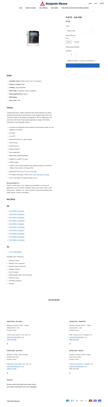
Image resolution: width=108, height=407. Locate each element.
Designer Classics (14, 269)
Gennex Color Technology (28, 171)
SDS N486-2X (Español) (17, 227)
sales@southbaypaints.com (15, 337)
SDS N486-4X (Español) (17, 240)
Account (90, 3)
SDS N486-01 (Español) (16, 214)
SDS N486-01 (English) (16, 211)
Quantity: (69, 51)
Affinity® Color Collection (17, 263)
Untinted (11, 283)
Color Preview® (14, 272)
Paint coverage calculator (72, 46)
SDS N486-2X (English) (16, 224)
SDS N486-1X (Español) (17, 221)
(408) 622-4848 (11, 369)
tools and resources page (41, 174)
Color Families (54, 8)
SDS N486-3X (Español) (17, 233)
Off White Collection (15, 281)
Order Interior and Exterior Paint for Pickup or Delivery (75, 8)
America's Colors (14, 260)
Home (20, 8)
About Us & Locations (31, 8)
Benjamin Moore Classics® (17, 266)
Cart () (102, 3)
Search (95, 3)
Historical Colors (14, 278)
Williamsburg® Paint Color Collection (20, 275)
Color (67, 26)
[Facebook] (7, 344)
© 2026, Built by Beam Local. (13, 401)
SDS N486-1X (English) (16, 217)
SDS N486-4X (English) (16, 237)
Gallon (69, 42)
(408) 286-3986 (11, 339)
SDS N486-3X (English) (16, 230)
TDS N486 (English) (15, 252)
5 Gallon (76, 42)
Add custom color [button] (70, 35)
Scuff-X (35, 178)
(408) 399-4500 (74, 339)
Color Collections (43, 8)
